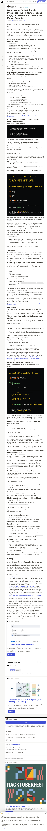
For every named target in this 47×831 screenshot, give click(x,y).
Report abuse (29, 673)
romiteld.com (26, 7)
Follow (25, 722)
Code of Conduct (22, 673)
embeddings (15, 20)
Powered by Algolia (26, 1)
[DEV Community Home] (1, 1)
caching (21, 20)
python (9, 20)
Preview (18, 670)
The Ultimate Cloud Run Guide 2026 (20, 645)
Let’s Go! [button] (4, 828)
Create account (41, 1)
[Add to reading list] (2, 64)
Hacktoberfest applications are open (18, 806)
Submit (12, 670)
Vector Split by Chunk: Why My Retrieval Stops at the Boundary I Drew (20, 758)
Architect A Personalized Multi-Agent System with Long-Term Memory (25, 701)
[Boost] (2, 68)
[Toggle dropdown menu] (43, 622)
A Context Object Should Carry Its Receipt (15, 748)
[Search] (5, 2)
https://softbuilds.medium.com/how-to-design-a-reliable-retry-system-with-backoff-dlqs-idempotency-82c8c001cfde (25, 358)
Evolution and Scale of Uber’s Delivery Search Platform (22, 586)
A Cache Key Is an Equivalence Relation (16, 753)
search (25, 20)
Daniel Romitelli (13, 6)
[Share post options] (2, 72)
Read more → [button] (11, 654)
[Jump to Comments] (2, 60)
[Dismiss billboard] (45, 814)
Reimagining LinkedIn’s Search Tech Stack (19, 577)
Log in (34, 1)
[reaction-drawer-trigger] (2, 55)
